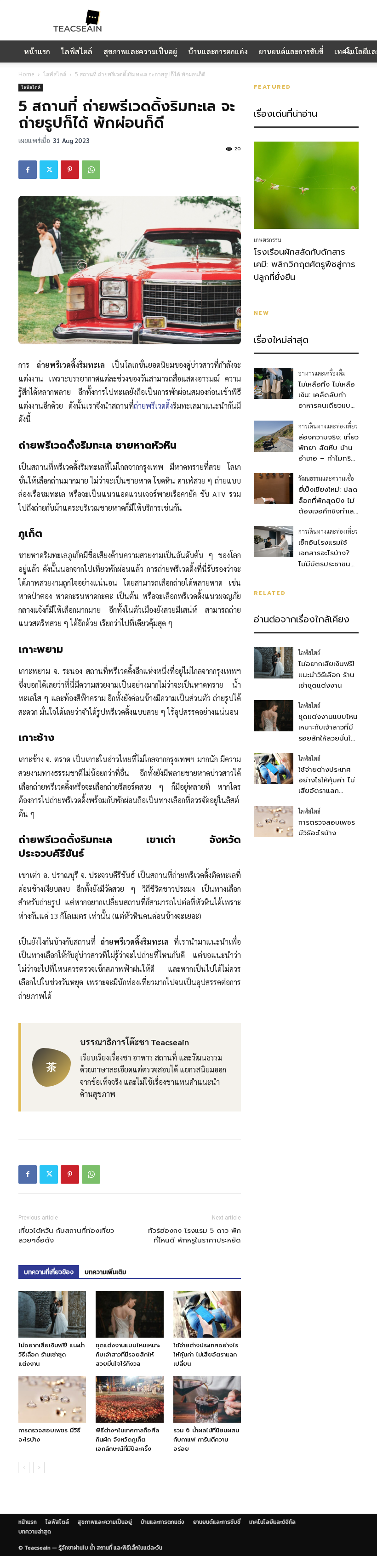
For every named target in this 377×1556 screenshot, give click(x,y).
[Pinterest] (70, 169)
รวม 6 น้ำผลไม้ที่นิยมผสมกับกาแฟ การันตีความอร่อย (206, 1439)
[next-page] (39, 1467)
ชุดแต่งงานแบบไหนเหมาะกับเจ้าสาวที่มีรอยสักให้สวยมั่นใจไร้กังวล (128, 1354)
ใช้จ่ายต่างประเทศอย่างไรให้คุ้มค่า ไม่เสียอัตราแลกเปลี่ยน (205, 1354)
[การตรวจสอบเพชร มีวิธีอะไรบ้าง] (52, 1399)
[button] (348, 51)
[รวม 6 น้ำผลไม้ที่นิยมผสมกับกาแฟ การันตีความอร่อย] (207, 1399)
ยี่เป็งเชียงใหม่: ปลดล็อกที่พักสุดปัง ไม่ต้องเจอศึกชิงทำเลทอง (328, 505)
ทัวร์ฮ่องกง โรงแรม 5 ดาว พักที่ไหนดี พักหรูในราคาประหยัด (194, 1235)
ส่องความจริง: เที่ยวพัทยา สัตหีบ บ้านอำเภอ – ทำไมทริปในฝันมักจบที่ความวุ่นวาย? (328, 458)
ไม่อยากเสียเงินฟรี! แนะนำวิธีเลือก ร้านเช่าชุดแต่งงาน (51, 1354)
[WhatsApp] (91, 169)
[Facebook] (27, 169)
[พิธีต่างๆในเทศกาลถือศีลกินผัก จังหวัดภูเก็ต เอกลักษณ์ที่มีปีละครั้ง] (129, 1399)
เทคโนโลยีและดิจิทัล (272, 1522)
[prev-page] (24, 1467)
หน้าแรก (37, 51)
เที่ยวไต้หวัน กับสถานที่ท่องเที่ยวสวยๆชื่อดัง (66, 1235)
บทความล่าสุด (34, 1532)
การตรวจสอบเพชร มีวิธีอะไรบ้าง (326, 827)
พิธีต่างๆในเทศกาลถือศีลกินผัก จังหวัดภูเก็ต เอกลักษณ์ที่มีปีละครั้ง (127, 1439)
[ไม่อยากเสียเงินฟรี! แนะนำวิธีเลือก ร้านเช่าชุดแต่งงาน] (52, 1314)
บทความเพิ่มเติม (105, 1272)
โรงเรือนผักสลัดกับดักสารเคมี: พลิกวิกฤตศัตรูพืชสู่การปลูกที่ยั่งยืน (304, 264)
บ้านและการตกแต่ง (218, 51)
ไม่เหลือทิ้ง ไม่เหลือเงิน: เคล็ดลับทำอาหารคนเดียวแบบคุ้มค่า (326, 400)
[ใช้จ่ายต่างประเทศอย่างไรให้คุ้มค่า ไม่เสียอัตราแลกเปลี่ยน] (207, 1314)
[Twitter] (49, 169)
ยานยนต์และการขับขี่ (291, 51)
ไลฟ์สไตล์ (76, 51)
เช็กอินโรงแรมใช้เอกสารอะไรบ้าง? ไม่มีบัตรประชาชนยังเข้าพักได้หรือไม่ (326, 558)
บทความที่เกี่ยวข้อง (49, 1272)
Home (26, 74)
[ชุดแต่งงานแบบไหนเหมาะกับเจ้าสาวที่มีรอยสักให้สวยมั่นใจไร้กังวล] (129, 1314)
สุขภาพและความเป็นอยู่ (140, 51)
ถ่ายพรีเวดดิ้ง (153, 405)
